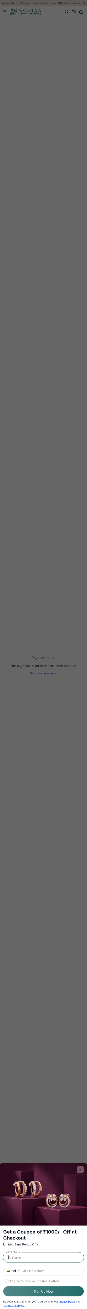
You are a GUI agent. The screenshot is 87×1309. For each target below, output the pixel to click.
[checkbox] (6, 1281)
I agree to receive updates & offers (35, 1281)
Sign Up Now (43, 1291)
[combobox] (13, 1270)
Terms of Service (13, 1305)
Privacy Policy (67, 1301)
